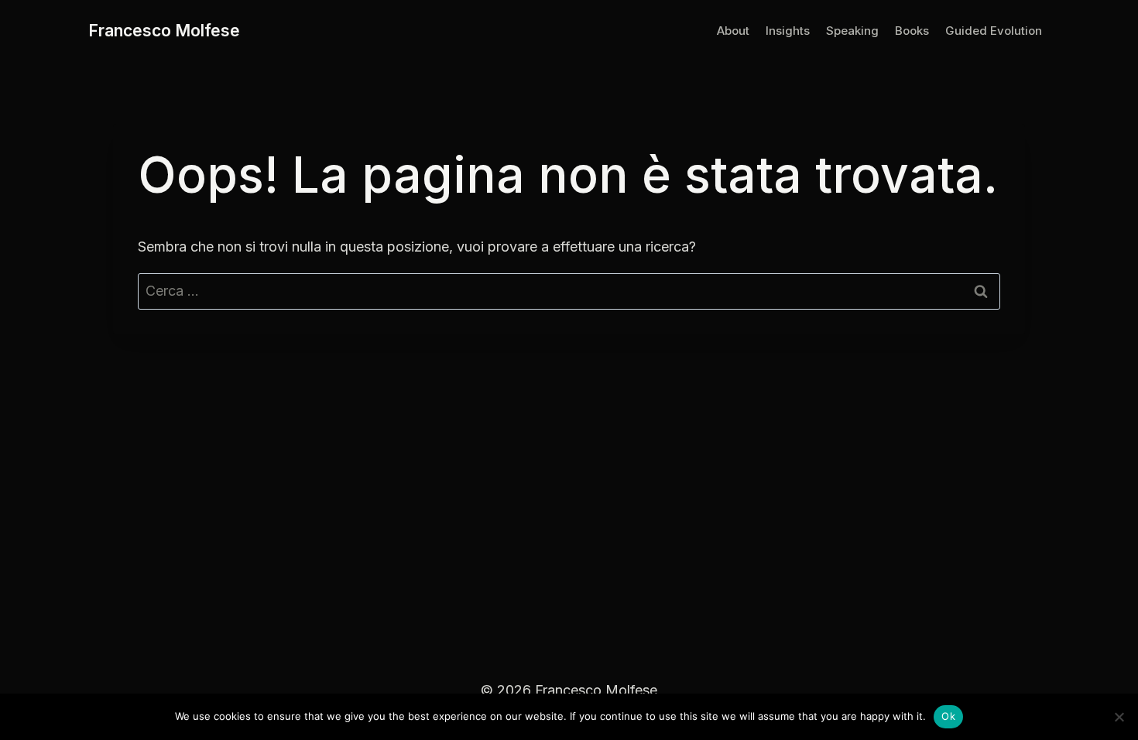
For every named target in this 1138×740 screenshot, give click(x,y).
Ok (948, 716)
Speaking (852, 30)
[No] (1118, 717)
